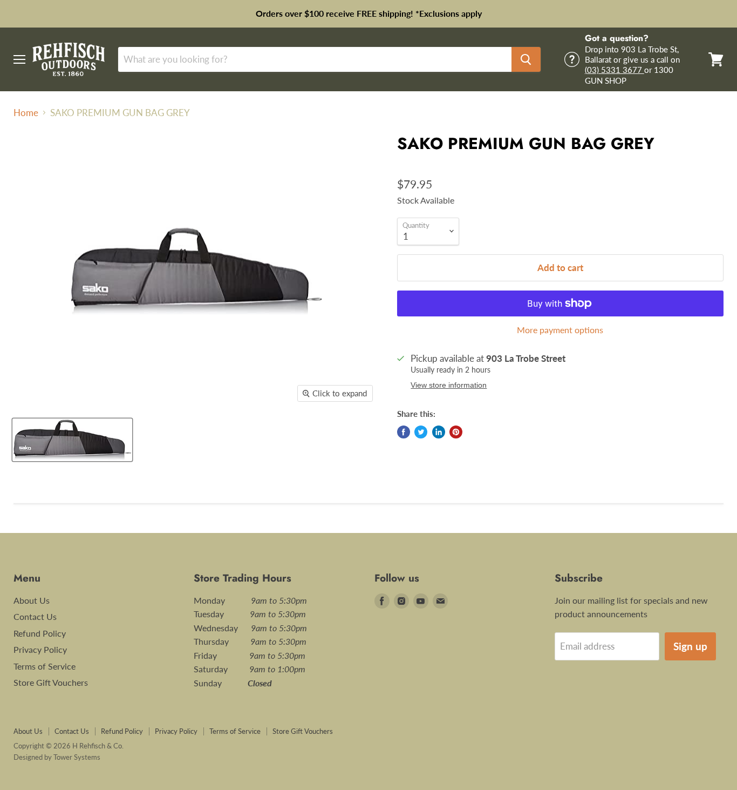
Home (25, 112)
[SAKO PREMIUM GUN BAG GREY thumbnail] (72, 439)
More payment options (560, 330)
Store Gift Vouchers (50, 682)
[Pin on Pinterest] (455, 432)
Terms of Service (44, 666)
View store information (449, 385)
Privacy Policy (40, 649)
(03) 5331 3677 (614, 70)
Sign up (690, 646)
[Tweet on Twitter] (420, 432)
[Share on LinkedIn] (438, 432)
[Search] (526, 59)
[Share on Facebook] (403, 432)
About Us (31, 600)
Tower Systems (76, 757)
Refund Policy (39, 633)
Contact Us (35, 616)
